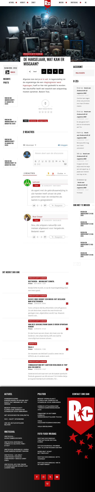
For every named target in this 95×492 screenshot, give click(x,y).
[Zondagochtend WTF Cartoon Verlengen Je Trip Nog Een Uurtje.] (14, 367)
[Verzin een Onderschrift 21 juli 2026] (76, 244)
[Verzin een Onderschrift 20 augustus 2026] (10, 132)
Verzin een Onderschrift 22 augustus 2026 (9, 101)
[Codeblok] (60, 161)
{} (35, 164)
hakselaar (33, 121)
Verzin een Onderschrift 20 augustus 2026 (9, 142)
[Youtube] (57, 477)
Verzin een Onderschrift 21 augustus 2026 (10, 121)
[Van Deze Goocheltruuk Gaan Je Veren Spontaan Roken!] (14, 326)
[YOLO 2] (14, 349)
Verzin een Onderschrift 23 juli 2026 (87, 224)
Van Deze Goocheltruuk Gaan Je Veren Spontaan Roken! (48, 325)
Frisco (13, 72)
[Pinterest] (55, 71)
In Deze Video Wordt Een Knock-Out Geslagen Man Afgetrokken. (46, 300)
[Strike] (46, 161)
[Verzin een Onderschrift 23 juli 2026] (76, 223)
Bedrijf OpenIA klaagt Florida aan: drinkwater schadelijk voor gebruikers (15, 409)
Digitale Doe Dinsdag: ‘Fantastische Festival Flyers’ (47, 440)
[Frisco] (8, 72)
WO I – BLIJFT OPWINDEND (14, 419)
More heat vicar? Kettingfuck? (45, 452)
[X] (49, 71)
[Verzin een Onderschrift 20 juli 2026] (76, 254)
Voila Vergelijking (45, 426)
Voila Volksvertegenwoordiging (49, 422)
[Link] (63, 161)
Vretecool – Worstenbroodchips (13, 437)
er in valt (44, 79)
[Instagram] (43, 477)
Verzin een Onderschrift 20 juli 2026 (87, 255)
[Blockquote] (56, 161)
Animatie (32, 344)
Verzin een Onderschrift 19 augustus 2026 (10, 163)
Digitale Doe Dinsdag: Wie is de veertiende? (49, 463)
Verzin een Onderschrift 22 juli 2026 (87, 234)
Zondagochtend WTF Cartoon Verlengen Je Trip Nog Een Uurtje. (47, 366)
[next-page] (78, 264)
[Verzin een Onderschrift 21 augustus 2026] (10, 112)
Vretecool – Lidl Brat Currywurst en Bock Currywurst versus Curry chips (15, 457)
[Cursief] (39, 161)
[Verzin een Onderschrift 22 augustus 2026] (10, 91)
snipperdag (43, 121)
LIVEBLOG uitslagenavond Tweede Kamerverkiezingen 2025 (49, 408)
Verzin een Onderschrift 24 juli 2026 (87, 213)
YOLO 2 (31, 347)
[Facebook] (43, 71)
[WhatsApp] (61, 71)
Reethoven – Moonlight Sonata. (41, 281)
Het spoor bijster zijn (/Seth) (16, 415)
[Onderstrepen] (42, 161)
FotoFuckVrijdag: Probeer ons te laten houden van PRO (50, 446)
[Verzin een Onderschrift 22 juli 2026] (76, 234)
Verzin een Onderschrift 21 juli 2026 (87, 244)
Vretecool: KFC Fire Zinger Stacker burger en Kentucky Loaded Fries (16, 466)
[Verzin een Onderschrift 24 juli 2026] (76, 213)
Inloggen (64, 145)
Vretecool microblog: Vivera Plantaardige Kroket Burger (16, 450)
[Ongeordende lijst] (53, 161)
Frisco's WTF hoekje (33, 54)
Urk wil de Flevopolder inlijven (14, 424)
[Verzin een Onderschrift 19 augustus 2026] (10, 154)
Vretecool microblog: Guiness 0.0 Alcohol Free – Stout (15, 444)
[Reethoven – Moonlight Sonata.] (14, 283)
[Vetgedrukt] (35, 161)
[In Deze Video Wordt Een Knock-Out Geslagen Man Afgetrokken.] (14, 301)
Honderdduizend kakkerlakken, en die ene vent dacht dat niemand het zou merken (16, 401)
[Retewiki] (47, 483)
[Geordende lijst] (49, 161)
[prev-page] (74, 264)
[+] (38, 164)
